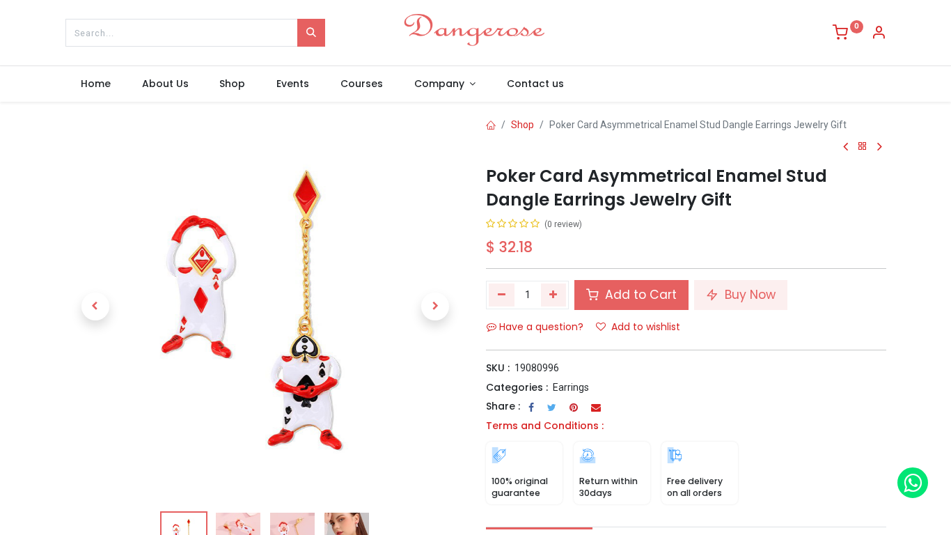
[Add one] (554, 295)
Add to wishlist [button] (645, 327)
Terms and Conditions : (545, 426)
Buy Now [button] (748, 294)
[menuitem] (96, 84)
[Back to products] (862, 146)
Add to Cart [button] (639, 294)
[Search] (311, 33)
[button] (95, 306)
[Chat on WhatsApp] (912, 482)
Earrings (571, 387)
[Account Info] (878, 34)
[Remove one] (501, 295)
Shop (522, 124)
